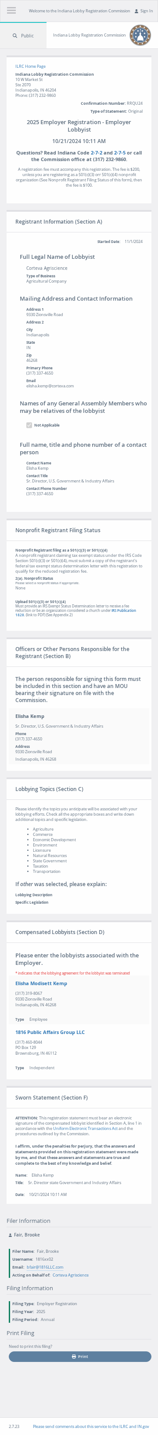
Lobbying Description (33, 895)
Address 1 (35, 309)
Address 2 (35, 322)
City (29, 329)
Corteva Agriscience (71, 1275)
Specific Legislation (31, 902)
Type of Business (40, 276)
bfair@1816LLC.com (45, 1267)
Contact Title (37, 476)
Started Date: (108, 241)
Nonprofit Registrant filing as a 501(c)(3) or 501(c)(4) (61, 550)
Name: (21, 1175)
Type (19, 1019)
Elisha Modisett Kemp (41, 983)
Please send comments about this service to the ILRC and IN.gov (91, 1426)
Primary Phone (39, 368)
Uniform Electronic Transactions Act (85, 1128)
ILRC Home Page (30, 66)
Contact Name (38, 463)
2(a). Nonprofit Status (47, 580)
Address (22, 746)
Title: (19, 1183)
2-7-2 (96, 152)
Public (27, 36)
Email (31, 381)
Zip (29, 355)
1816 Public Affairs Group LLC (50, 1032)
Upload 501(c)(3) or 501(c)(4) (75, 608)
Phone (20, 734)
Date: (20, 1194)
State (30, 342)
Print (83, 1356)
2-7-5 (120, 152)
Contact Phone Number (46, 488)
